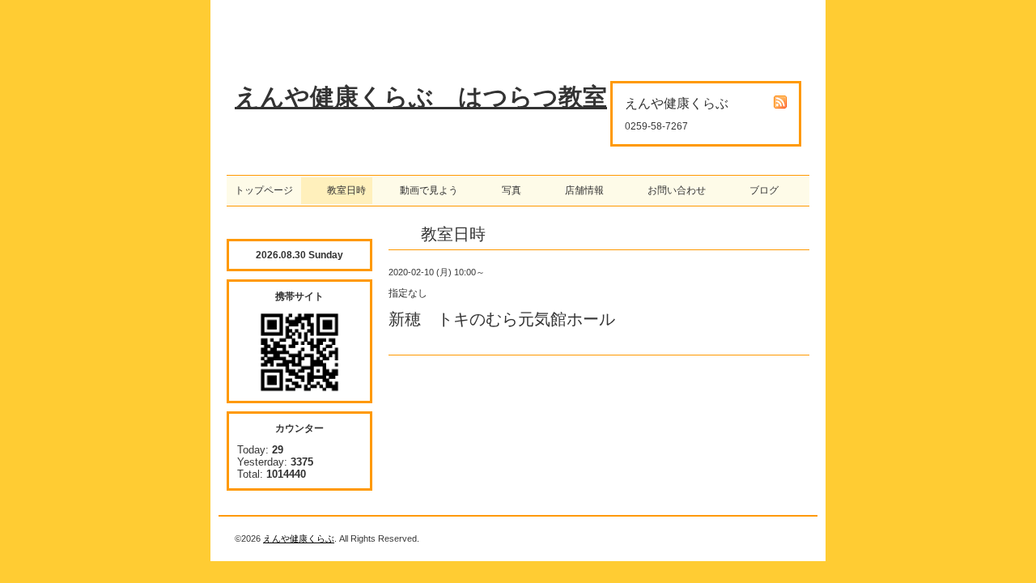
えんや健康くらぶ (298, 538)
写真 (506, 190)
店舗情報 (580, 190)
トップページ (264, 190)
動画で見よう (424, 190)
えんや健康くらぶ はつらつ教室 (421, 96)
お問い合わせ (671, 190)
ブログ (759, 190)
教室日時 (337, 190)
